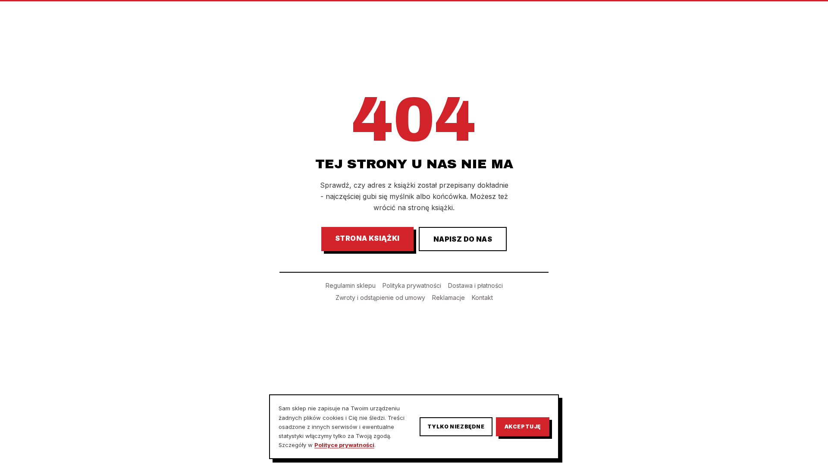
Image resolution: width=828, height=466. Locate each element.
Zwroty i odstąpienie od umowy (380, 297)
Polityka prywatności (412, 285)
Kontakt (482, 297)
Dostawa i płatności (475, 285)
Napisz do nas (462, 239)
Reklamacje (448, 297)
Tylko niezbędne (456, 426)
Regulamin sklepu (351, 285)
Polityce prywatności (344, 444)
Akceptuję (523, 426)
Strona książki (367, 238)
